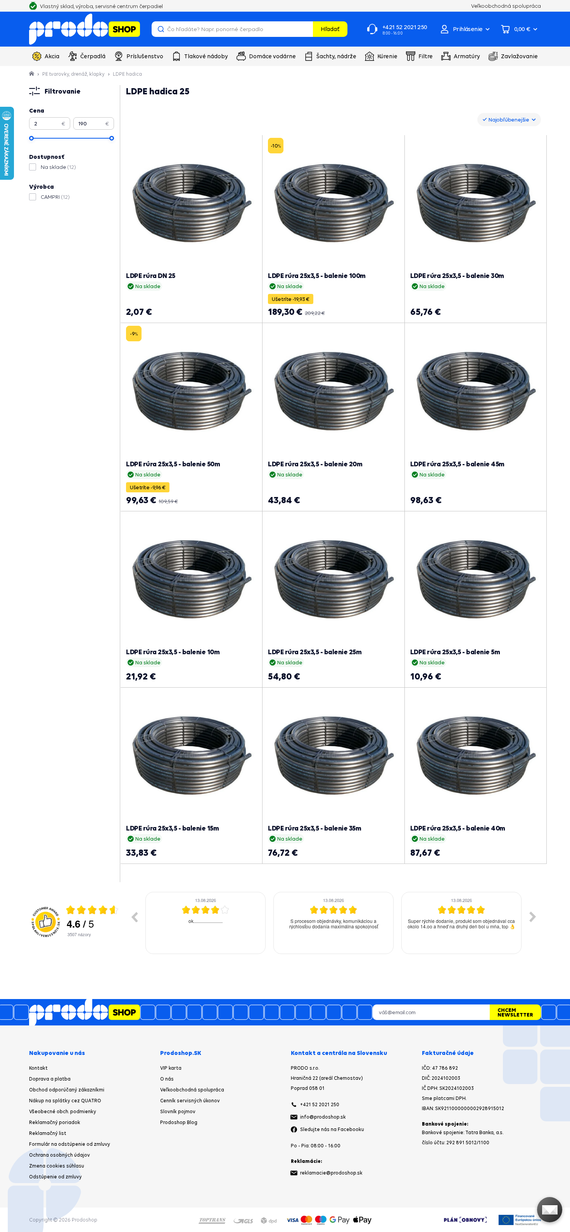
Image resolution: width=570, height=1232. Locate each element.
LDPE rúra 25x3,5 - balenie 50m (173, 464)
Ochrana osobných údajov (59, 1155)
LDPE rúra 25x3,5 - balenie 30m (457, 275)
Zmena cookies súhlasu (56, 1166)
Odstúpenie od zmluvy (55, 1177)
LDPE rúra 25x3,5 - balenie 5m (455, 652)
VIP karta (170, 1068)
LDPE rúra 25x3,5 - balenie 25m (314, 652)
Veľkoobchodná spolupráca (192, 1090)
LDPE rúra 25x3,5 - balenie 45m (457, 464)
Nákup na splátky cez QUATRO (65, 1100)
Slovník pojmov (177, 1111)
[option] (205, 923)
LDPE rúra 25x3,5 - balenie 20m (315, 464)
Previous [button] (134, 916)
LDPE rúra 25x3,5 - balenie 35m (314, 828)
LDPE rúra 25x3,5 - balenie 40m (457, 828)
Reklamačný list (47, 1133)
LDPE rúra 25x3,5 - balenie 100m (317, 275)
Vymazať (306, 29)
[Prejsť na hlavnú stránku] (84, 29)
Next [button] (532, 916)
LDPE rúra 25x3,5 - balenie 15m (172, 828)
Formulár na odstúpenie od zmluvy (69, 1144)
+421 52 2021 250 (319, 1104)
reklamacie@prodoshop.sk (331, 1173)
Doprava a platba (50, 1079)
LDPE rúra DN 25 (150, 275)
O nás (167, 1079)
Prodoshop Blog (178, 1122)
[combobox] (509, 119)
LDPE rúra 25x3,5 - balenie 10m (172, 652)
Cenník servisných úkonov (190, 1100)
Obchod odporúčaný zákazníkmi (66, 1090)
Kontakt (38, 1068)
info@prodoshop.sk (323, 1117)
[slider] (31, 138)
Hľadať (330, 29)
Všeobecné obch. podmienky (62, 1111)
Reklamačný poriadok (54, 1122)
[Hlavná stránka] (32, 74)
